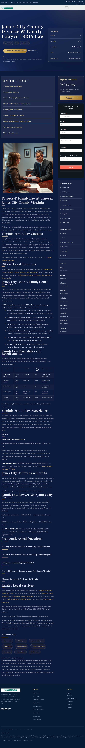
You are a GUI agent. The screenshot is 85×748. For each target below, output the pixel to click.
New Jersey (63, 305)
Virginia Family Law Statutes (13, 86)
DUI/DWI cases (26, 599)
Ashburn (62, 275)
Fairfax (62, 268)
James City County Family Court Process (16, 98)
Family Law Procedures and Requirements (17, 104)
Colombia (63, 328)
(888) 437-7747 (70, 1)
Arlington (63, 283)
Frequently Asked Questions (13, 127)
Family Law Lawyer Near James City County (17, 121)
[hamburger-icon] (66, 7)
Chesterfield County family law (22, 596)
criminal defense (12, 599)
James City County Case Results (14, 115)
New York (63, 313)
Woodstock (63, 320)
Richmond (63, 290)
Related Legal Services (11, 133)
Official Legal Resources (11, 92)
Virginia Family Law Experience (13, 109)
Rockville (63, 298)
